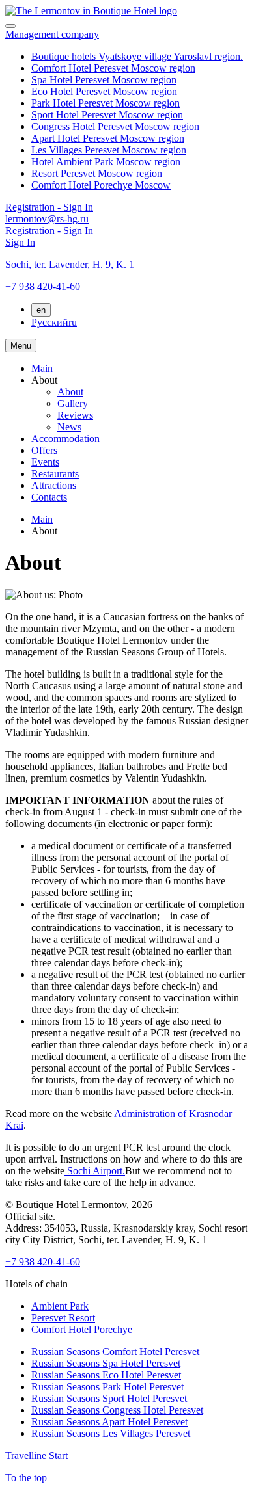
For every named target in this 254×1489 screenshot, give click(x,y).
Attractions (53, 485)
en (41, 310)
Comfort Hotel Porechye (81, 1329)
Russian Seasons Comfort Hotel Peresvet (115, 1351)
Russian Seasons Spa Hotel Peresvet (105, 1363)
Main (42, 368)
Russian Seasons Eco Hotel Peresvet (106, 1374)
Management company (52, 34)
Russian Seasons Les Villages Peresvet (110, 1433)
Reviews (75, 415)
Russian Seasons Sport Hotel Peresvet (109, 1398)
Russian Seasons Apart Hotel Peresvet (109, 1421)
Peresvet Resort (63, 1317)
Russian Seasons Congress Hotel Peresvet (117, 1410)
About (70, 391)
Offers (44, 450)
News (69, 426)
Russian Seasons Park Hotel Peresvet (107, 1386)
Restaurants (55, 473)
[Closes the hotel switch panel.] (10, 26)
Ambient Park (60, 1305)
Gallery (72, 403)
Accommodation (65, 438)
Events (45, 462)
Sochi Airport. (94, 1170)
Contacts (49, 497)
